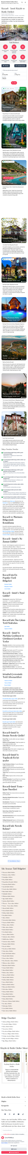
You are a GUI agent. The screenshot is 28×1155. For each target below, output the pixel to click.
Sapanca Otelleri (8, 628)
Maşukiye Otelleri (8, 586)
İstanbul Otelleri (6, 534)
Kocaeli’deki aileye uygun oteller (10, 698)
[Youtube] (19, 1114)
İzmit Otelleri (7, 588)
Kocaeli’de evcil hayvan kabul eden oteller (12, 711)
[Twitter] (14, 1114)
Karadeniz (5, 502)
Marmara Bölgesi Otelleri (8, 531)
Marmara (12, 501)
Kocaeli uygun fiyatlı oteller (9, 721)
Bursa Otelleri (7, 685)
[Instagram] (9, 1114)
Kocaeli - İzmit (13, 110)
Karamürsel (6, 110)
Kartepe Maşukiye (8, 146)
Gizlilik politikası (6, 1134)
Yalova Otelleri (7, 683)
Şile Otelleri (7, 626)
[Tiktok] (23, 1114)
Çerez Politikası (4, 1142)
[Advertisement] (14, 207)
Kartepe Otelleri (8, 584)
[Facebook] (5, 1114)
